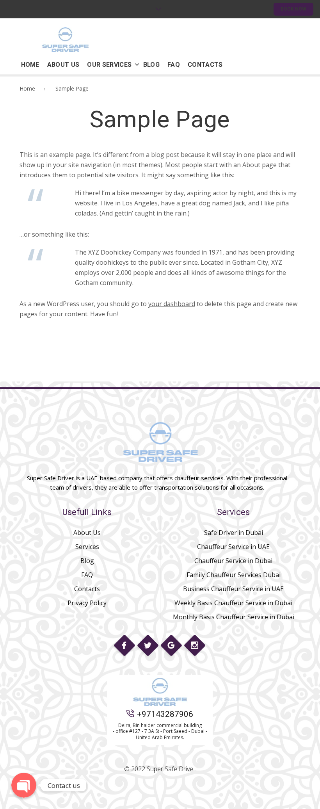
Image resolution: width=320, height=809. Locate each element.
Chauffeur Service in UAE (233, 546)
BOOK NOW (293, 9)
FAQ (87, 574)
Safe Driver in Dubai (233, 532)
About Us (87, 532)
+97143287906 (165, 714)
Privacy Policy (87, 603)
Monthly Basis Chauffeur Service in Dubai (233, 617)
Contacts (87, 588)
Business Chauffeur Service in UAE (233, 588)
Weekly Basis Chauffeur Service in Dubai (233, 603)
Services (87, 546)
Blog (87, 560)
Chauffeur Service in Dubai (233, 560)
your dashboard (171, 303)
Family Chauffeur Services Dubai (234, 574)
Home (27, 88)
